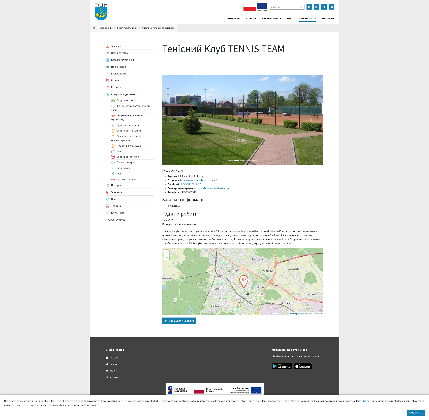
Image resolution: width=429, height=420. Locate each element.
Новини (251, 18)
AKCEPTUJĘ (416, 412)
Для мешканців (271, 18)
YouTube (113, 371)
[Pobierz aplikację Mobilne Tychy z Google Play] (282, 366)
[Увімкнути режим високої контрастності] (309, 7)
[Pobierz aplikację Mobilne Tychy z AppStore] (303, 366)
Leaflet (293, 313)
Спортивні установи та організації (158, 28)
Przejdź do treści (98, 2)
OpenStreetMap (305, 313)
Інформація (233, 18)
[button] (243, 281)
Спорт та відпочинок (127, 28)
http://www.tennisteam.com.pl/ (198, 180)
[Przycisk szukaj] (301, 7)
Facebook (114, 358)
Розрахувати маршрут (180, 320)
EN (331, 7)
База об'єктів (307, 18)
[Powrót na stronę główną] (94, 28)
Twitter (113, 364)
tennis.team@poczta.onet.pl (213, 188)
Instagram (114, 377)
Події (290, 18)
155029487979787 (191, 184)
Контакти (328, 18)
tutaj (366, 401)
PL (323, 7)
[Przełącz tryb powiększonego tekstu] (316, 7)
